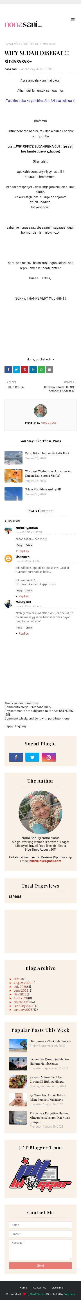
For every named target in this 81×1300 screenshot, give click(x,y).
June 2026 (21, 990)
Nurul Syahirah (27, 528)
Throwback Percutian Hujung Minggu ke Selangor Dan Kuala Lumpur (50, 1117)
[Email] (65, 757)
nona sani (11, 69)
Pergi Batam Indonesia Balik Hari (47, 453)
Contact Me (39, 1287)
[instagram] (49, 757)
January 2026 (23, 1009)
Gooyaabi (69, 1293)
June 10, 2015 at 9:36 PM (29, 532)
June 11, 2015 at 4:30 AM (28, 561)
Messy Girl (23, 602)
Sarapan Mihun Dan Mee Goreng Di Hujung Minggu (47, 1079)
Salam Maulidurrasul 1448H (43, 489)
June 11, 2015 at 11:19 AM (28, 606)
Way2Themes (38, 1293)
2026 (17, 979)
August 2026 (23, 983)
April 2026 (21, 998)
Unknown (22, 557)
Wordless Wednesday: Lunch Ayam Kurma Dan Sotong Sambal (48, 473)
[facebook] (16, 757)
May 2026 (20, 994)
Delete (29, 545)
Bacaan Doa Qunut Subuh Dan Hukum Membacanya (49, 1061)
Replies (24, 551)
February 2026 (24, 1006)
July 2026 (20, 986)
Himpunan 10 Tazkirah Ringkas (50, 1041)
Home (7, 43)
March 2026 (22, 1002)
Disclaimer (58, 1287)
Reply (19, 545)
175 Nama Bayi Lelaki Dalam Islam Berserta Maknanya (47, 1097)
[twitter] (32, 757)
